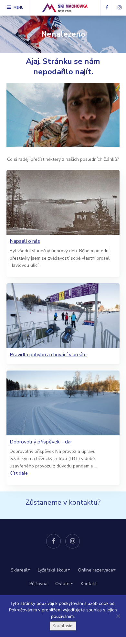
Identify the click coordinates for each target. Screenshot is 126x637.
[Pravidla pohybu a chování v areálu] (63, 315)
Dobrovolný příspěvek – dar (41, 442)
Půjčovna (38, 584)
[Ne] (118, 616)
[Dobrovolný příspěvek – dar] (63, 403)
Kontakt (89, 584)
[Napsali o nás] (63, 202)
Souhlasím (63, 626)
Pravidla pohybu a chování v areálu (48, 354)
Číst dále (19, 473)
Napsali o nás (25, 241)
